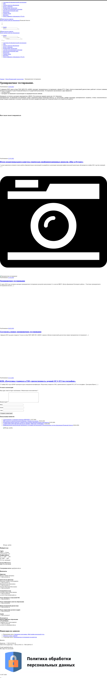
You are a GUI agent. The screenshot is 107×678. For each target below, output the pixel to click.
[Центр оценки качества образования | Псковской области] (6, 19)
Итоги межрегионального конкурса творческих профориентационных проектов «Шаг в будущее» (41, 162)
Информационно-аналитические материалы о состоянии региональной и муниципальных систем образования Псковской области (38, 425)
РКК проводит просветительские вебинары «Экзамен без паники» (21, 421)
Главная (2, 79)
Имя (1, 404)
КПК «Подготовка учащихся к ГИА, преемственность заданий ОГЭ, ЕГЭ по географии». (38, 381)
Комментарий (4, 402)
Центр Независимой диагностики (14, 79)
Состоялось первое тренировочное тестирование (20, 332)
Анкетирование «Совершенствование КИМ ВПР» (16, 419)
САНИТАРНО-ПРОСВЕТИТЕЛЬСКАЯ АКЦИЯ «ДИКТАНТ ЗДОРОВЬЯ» (23, 423)
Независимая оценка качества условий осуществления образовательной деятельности (26, 422)
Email (1, 407)
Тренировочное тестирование (12, 281)
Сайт (1, 410)
